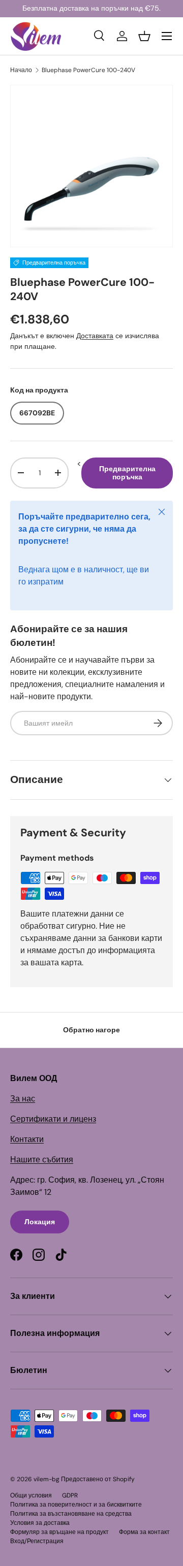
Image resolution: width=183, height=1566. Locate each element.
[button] (144, 36)
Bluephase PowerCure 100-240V (88, 70)
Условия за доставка (40, 1523)
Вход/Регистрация (37, 1541)
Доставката (94, 335)
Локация (39, 1221)
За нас (22, 1098)
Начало (21, 70)
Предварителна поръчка (127, 473)
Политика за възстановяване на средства (71, 1514)
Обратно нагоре (91, 1029)
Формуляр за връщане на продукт (59, 1532)
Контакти (27, 1139)
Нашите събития (41, 1159)
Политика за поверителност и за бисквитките (76, 1504)
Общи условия (31, 1495)
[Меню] (167, 36)
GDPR (70, 1495)
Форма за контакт (144, 1532)
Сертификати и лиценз (53, 1119)
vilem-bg (46, 1479)
